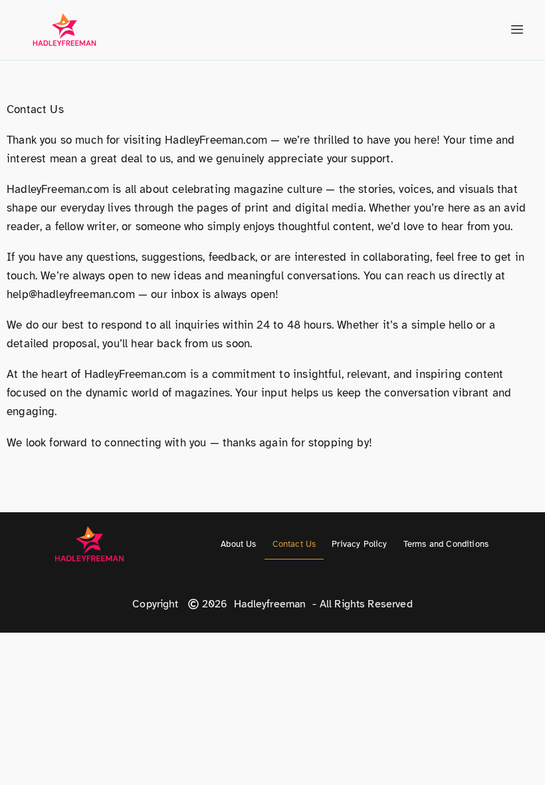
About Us (238, 544)
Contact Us (294, 544)
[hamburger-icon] (517, 30)
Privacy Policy (359, 544)
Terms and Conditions (446, 544)
